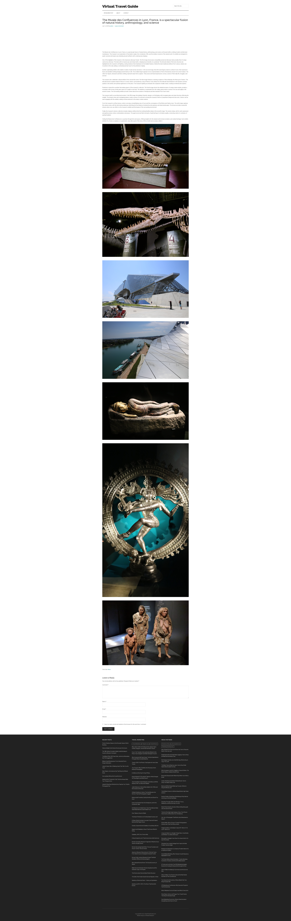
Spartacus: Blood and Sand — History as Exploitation (144, 880)
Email (104, 709)
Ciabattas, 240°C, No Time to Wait (140, 834)
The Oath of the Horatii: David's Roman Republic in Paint (145, 876)
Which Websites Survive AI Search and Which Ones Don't (174, 890)
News (109, 669)
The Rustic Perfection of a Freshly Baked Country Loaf (145, 816)
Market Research (150, 915)
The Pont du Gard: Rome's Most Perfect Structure (143, 873)
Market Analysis (141, 915)
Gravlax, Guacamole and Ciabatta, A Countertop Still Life (145, 825)
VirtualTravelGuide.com (150, 913)
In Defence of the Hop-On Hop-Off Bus (141, 773)
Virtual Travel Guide (120, 6)
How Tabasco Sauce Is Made (139, 813)
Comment (105, 685)
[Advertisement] (145, 39)
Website (104, 716)
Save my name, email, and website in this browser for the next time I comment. (125, 724)
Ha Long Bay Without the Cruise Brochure (112, 776)
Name (104, 701)
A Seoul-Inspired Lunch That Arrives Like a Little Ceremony (145, 838)
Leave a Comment (119, 26)
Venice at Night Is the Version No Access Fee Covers (114, 748)
